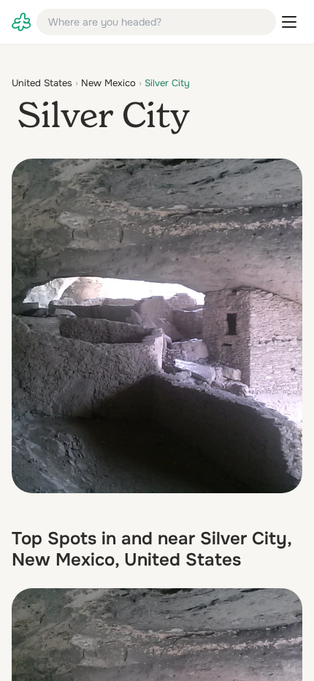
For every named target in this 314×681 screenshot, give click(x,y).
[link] (21, 21)
